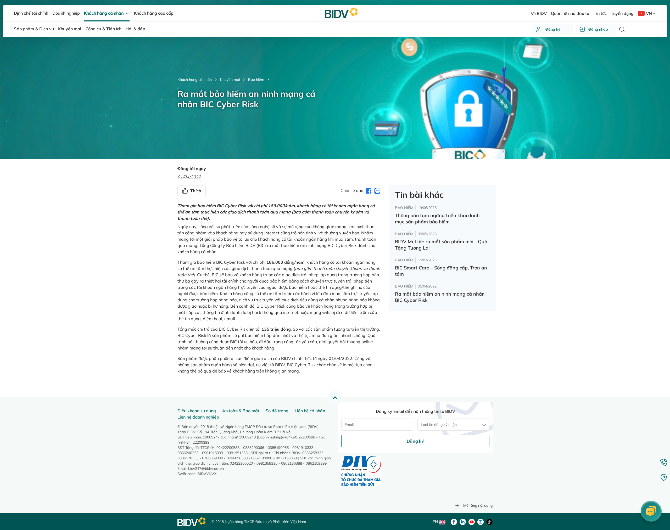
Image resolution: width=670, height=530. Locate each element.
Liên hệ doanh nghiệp (198, 417)
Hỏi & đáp (135, 28)
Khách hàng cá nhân (194, 79)
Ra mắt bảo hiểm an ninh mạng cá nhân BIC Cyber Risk (440, 297)
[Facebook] (454, 521)
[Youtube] (471, 521)
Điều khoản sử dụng (196, 410)
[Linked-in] (463, 521)
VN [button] (649, 13)
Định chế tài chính (31, 13)
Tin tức (600, 13)
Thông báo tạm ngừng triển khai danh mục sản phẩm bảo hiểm (437, 218)
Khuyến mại (230, 79)
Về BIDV (539, 13)
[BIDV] (191, 521)
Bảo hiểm (256, 79)
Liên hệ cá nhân (310, 410)
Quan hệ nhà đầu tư (570, 13)
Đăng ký (552, 29)
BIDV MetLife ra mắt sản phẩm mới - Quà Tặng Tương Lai (441, 245)
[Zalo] (480, 521)
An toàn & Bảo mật (240, 410)
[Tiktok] (489, 521)
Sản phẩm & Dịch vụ (34, 28)
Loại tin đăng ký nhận (439, 424)
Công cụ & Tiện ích (104, 28)
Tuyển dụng (622, 13)
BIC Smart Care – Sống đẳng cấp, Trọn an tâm (441, 271)
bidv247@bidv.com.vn (206, 468)
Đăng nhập (598, 29)
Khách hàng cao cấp (154, 13)
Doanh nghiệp (66, 13)
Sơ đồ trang (277, 410)
